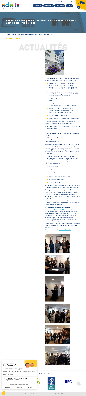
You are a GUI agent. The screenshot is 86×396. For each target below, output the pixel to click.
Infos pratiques (62, 1)
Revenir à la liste (14, 38)
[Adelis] (10, 6)
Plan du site (27, 393)
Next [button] (79, 383)
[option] (51, 381)
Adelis (8, 34)
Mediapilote (46, 393)
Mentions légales (37, 393)
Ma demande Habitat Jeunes (62, 210)
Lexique (71, 1)
